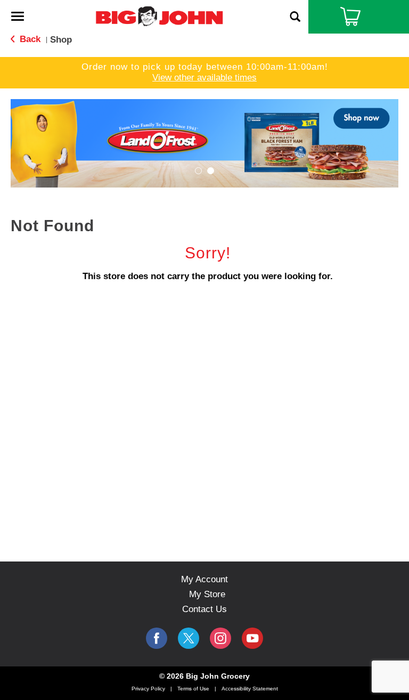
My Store (207, 594)
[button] (204, 142)
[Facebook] (156, 638)
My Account (204, 579)
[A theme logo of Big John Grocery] (159, 16)
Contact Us (204, 609)
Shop (61, 40)
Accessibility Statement (250, 688)
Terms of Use (193, 688)
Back (28, 39)
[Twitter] (188, 638)
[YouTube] (220, 638)
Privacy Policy (148, 688)
